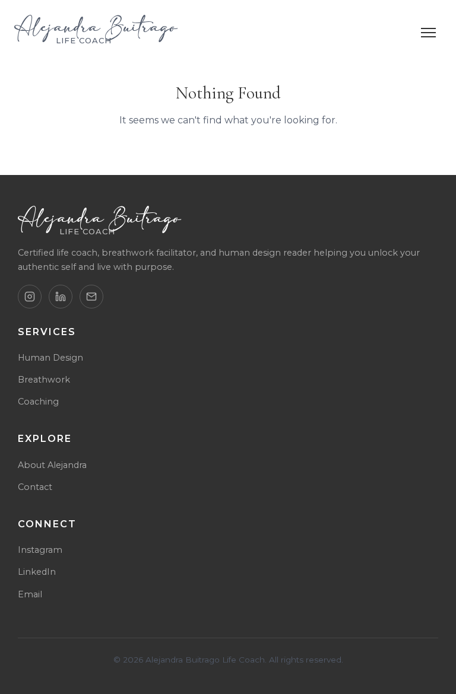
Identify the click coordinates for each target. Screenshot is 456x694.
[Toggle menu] (428, 32)
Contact (35, 487)
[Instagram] (30, 296)
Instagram (40, 550)
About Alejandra (52, 465)
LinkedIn (37, 571)
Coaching (38, 401)
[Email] (91, 296)
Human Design (50, 357)
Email (30, 594)
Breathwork (44, 379)
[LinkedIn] (60, 296)
